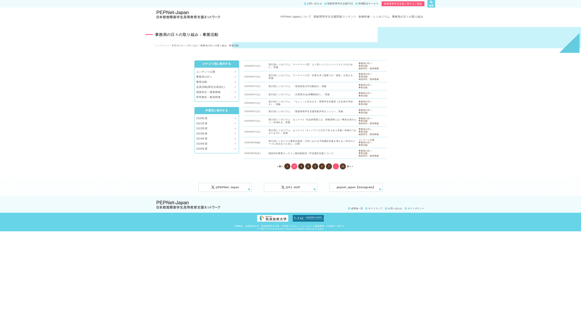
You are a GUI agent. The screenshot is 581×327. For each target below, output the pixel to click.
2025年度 (202, 143)
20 (343, 166)
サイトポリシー (416, 208)
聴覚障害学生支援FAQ (340, 3)
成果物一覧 (357, 208)
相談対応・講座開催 (208, 92)
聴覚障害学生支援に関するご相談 (403, 3)
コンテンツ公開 (205, 71)
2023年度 (202, 133)
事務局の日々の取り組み (407, 16)
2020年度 (202, 118)
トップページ (162, 45)
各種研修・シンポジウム (374, 16)
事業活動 (201, 82)
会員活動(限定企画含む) (210, 87)
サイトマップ (375, 208)
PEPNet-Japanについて (296, 16)
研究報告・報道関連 (208, 97)
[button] (431, 4)
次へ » (350, 166)
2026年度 (202, 148)
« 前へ (280, 166)
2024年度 (202, 138)
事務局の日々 (204, 76)
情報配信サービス (368, 3)
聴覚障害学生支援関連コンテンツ (335, 16)
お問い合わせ (314, 3)
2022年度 (202, 128)
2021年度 (202, 123)
